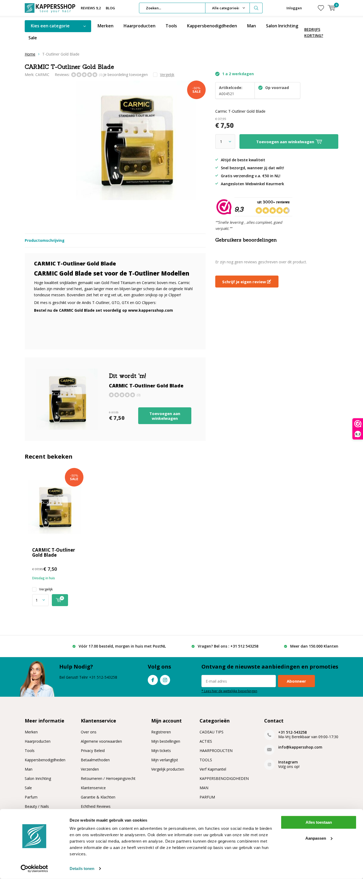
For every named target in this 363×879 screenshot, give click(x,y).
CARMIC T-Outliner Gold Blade (53, 552)
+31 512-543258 (292, 732)
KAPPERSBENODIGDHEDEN (224, 778)
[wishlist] (321, 8)
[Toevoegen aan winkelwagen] (60, 600)
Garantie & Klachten (98, 797)
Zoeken (256, 8)
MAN (204, 787)
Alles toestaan (319, 822)
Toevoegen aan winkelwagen (164, 416)
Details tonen (82, 868)
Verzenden (90, 769)
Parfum (31, 797)
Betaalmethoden (95, 759)
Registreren (161, 731)
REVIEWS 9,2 (91, 8)
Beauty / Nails (37, 806)
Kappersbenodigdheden (212, 26)
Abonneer (296, 681)
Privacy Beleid (93, 750)
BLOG (110, 8)
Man (251, 26)
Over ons (88, 731)
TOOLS (206, 759)
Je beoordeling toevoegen (125, 74)
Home (30, 54)
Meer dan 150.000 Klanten (314, 646)
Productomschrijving (45, 240)
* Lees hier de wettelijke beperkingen (229, 691)
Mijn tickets (161, 750)
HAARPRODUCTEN (216, 750)
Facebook (153, 680)
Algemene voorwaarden (101, 741)
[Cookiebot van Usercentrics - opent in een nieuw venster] (34, 869)
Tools (171, 26)
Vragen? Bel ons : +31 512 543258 (228, 646)
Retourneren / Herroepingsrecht (108, 778)
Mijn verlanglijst (164, 759)
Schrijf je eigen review (244, 281)
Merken (105, 26)
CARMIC (42, 74)
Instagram (165, 680)
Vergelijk (46, 589)
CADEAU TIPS (211, 731)
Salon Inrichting (282, 26)
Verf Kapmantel (213, 769)
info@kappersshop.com (300, 747)
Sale (32, 38)
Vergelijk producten (167, 769)
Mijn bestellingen (165, 741)
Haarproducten (139, 26)
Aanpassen (315, 838)
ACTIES (206, 741)
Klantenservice (93, 787)
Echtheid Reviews (96, 806)
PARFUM (207, 797)
